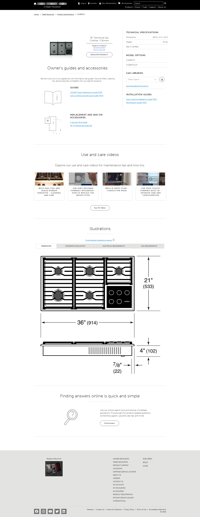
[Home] (35, 3)
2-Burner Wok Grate (78, 122)
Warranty (90, 510)
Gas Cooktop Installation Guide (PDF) (141, 99)
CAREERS (116, 478)
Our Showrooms (109, 3)
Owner (137, 7)
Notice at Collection (114, 510)
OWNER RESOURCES (121, 459)
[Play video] (49, 179)
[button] (165, 3)
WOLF (145, 462)
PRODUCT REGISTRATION (123, 494)
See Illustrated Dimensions (137, 86)
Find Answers (109, 423)
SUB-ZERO (147, 459)
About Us (162, 7)
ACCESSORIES (118, 491)
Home (36, 14)
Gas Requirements (149, 246)
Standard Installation (75, 246)
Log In (83, 3)
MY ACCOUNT (118, 485)
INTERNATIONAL (119, 501)
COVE (145, 466)
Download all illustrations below (98, 240)
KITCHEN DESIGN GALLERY (123, 498)
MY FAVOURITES (119, 488)
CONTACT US (118, 482)
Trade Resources (48, 14)
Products (129, 7)
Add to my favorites (99, 50)
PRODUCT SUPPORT (120, 465)
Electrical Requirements (114, 246)
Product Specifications (65, 14)
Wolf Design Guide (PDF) (136, 102)
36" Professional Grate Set (81, 126)
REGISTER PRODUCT (99, 55)
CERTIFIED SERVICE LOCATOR (124, 472)
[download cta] (162, 79)
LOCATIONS (117, 469)
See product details (99, 47)
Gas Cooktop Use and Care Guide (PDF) (86, 96)
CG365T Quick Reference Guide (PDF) (86, 92)
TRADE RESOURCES (120, 462)
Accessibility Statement (157, 510)
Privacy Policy (129, 510)
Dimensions (46, 246)
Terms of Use (141, 510)
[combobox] (148, 3)
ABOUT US (117, 475)
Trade (144, 7)
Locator (93, 3)
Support (152, 7)
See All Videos (100, 208)
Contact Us (100, 510)
